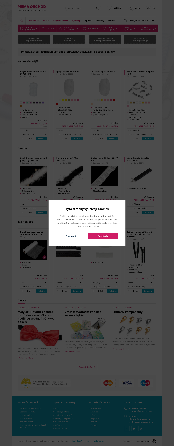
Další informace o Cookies (87, 226)
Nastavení (71, 236)
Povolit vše (103, 236)
